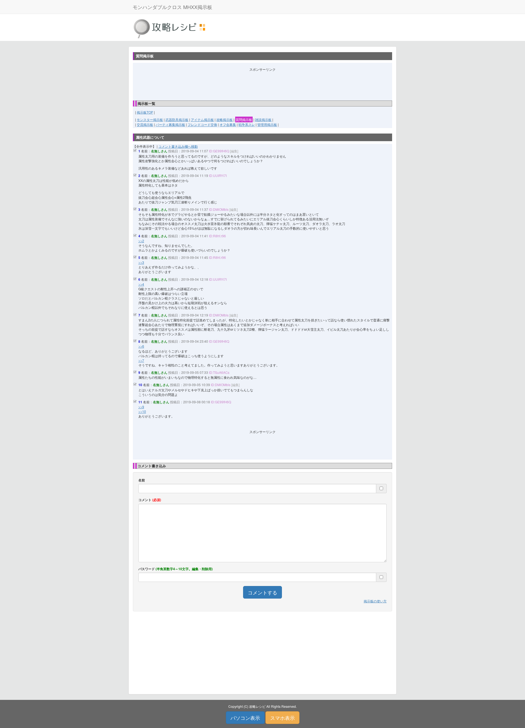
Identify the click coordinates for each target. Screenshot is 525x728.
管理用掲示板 (267, 124)
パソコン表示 (245, 717)
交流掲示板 (145, 124)
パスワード (175, 569)
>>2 (141, 240)
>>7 (141, 360)
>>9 (141, 406)
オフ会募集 (228, 124)
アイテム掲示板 (202, 119)
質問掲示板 (244, 119)
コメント (149, 500)
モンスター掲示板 (150, 119)
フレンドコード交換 (202, 124)
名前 (141, 480)
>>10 (142, 411)
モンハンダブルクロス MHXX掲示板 (172, 6)
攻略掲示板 (224, 119)
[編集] (234, 151)
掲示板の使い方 (375, 601)
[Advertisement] (262, 84)
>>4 (141, 284)
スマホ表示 (282, 717)
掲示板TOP (145, 112)
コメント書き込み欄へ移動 (178, 146)
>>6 (141, 346)
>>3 (141, 262)
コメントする (262, 592)
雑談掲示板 (263, 119)
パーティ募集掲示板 (170, 124)
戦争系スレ (246, 124)
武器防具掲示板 (176, 119)
